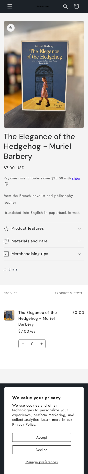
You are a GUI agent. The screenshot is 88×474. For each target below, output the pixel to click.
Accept (41, 437)
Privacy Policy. (24, 424)
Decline (41, 450)
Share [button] (13, 269)
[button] (9, 6)
